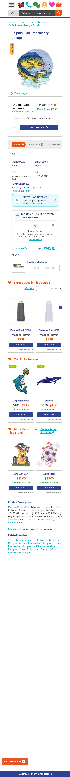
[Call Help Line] (29, 5)
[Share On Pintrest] (53, 248)
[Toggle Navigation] (11, 5)
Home (11, 22)
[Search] (58, 13)
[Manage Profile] (44, 5)
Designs (22, 22)
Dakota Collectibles (19, 506)
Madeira (29, 288)
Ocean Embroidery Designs (34, 549)
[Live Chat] (36, 5)
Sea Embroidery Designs (22, 539)
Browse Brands (38, 22)
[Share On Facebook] (49, 248)
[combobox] (37, 13)
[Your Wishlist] (52, 5)
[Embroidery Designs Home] (20, 5)
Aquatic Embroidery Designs (35, 543)
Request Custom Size (22, 111)
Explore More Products (48, 431)
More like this (24, 349)
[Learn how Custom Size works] (53, 225)
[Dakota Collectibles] (18, 266)
